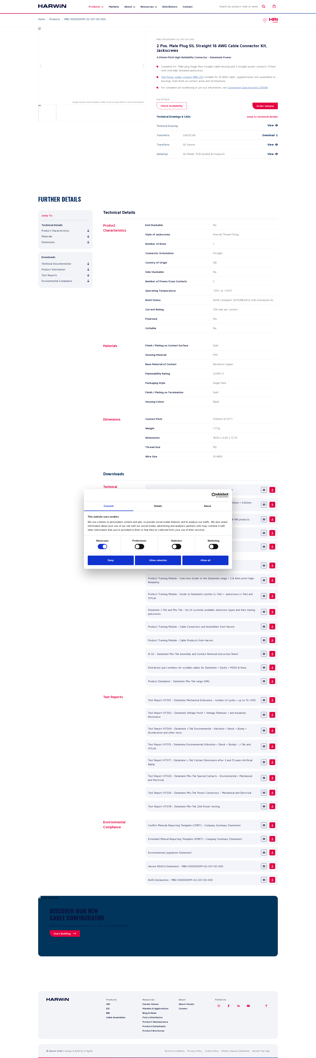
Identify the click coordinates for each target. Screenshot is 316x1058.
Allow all (205, 560)
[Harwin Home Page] (49, 6)
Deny (111, 560)
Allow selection (158, 560)
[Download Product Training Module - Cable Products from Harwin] (272, 640)
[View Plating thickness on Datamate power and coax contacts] (264, 546)
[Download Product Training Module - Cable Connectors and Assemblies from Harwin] (272, 626)
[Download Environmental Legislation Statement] (272, 852)
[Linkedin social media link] (238, 1005)
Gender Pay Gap (261, 1050)
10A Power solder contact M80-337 (182, 76)
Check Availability (172, 105)
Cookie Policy (212, 1050)
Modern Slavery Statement (235, 1050)
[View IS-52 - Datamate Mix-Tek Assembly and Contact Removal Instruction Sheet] (264, 654)
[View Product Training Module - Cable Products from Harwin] (264, 640)
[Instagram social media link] (218, 1005)
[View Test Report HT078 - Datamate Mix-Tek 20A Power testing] (264, 806)
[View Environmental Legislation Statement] (264, 852)
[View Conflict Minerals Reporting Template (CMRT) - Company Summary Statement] (264, 825)
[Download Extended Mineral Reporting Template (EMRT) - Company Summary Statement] (272, 839)
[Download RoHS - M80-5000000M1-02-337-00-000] (272, 880)
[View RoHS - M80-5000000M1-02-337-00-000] (264, 880)
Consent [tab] (109, 506)
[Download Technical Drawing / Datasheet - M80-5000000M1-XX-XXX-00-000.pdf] (272, 490)
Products (54, 19)
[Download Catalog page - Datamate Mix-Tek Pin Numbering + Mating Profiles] (272, 565)
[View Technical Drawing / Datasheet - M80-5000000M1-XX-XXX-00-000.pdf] (264, 490)
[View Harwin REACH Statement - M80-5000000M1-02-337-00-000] (264, 866)
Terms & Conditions (174, 1050)
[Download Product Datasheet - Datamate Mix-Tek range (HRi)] (272, 681)
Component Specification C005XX (248, 87)
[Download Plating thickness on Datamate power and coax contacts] (272, 546)
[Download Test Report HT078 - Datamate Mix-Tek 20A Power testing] (272, 806)
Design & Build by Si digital (78, 1050)
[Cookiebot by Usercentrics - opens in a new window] (214, 495)
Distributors (169, 6)
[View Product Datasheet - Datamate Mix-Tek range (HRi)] (264, 681)
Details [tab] (158, 506)
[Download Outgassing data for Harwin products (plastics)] (272, 533)
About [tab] (207, 506)
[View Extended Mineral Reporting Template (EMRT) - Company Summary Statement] (264, 839)
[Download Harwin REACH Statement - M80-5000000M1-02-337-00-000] (272, 866)
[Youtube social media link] (248, 1005)
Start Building (62, 933)
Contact (188, 6)
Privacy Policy (194, 1050)
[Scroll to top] (266, 1006)
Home (41, 19)
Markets (114, 6)
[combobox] (242, 6)
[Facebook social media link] (228, 1005)
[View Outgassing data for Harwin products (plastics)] (264, 533)
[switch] (139, 546)
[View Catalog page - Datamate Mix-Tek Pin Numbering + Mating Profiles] (264, 565)
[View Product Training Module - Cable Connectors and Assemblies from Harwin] (264, 626)
